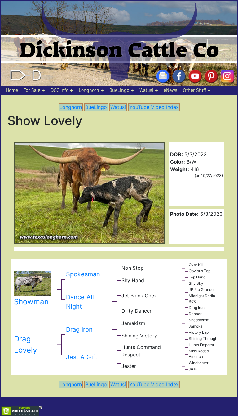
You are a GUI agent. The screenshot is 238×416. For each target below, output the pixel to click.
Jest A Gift (81, 357)
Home (12, 90)
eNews (170, 90)
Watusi (146, 90)
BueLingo (119, 90)
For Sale (32, 90)
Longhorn (89, 90)
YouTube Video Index (154, 107)
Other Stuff (194, 90)
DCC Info (59, 90)
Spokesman (83, 274)
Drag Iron (79, 329)
